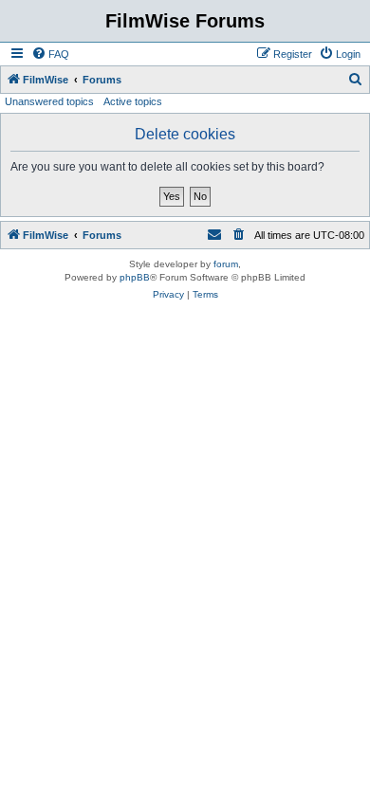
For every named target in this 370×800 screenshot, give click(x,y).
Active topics (132, 101)
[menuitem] (50, 54)
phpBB (135, 277)
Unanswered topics (49, 101)
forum (225, 264)
